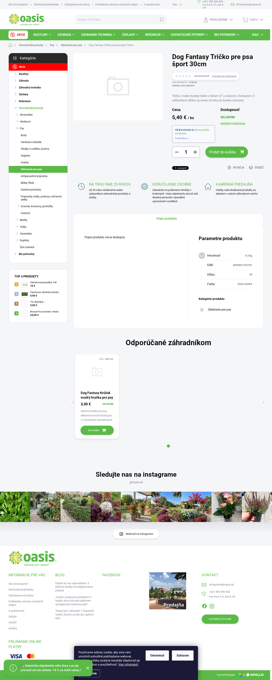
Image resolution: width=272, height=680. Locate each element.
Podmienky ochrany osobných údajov (116, 4)
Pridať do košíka (222, 152)
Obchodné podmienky (46, 4)
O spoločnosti (151, 4)
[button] (168, 446)
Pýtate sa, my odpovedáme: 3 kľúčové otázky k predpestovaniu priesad (74, 587)
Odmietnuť (157, 655)
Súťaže (12, 616)
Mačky (23, 219)
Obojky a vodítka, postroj (35, 148)
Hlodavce (25, 121)
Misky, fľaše (27, 182)
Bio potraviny (26, 254)
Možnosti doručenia (233, 123)
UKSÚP (13, 622)
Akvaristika (26, 114)
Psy (22, 128)
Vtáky (23, 226)
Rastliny (23, 74)
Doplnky (24, 240)
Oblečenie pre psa (31, 169)
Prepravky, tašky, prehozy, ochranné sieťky (41, 198)
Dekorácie (25, 101)
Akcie (22, 66)
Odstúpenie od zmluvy (77, 4)
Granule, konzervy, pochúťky (37, 206)
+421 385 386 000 (219, 591)
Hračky (25, 162)
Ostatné (25, 213)
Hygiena (25, 155)
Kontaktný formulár (220, 618)
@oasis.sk (136, 482)
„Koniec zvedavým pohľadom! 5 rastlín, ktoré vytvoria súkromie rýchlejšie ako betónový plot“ (73, 601)
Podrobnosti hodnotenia (224, 76)
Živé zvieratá (27, 247)
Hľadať (162, 19)
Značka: (183, 86)
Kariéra (13, 628)
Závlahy (23, 94)
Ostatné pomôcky (31, 189)
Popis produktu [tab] (167, 218)
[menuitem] (18, 35)
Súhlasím (183, 655)
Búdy (24, 135)
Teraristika (26, 233)
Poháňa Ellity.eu (181, 138)
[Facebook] (204, 605)
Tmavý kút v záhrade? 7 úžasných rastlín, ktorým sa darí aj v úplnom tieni (74, 614)
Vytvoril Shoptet (226, 674)
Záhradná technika (30, 87)
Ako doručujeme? (18, 4)
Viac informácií (128, 664)
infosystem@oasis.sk (221, 584)
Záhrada (24, 80)
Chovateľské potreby (31, 108)
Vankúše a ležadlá (31, 142)
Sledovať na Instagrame (139, 533)
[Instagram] (212, 605)
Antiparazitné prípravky (34, 176)
